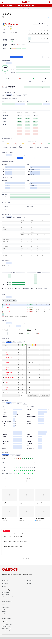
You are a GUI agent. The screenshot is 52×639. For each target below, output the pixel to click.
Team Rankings (46, 57)
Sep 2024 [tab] (7, 326)
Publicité (3, 609)
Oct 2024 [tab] (12, 326)
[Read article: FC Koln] (26, 511)
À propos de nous (5, 607)
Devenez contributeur (6, 628)
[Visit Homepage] (26, 2)
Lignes (18, 395)
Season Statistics (37, 57)
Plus (24, 63)
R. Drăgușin (7, 349)
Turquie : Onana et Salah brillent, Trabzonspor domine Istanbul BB (16, 538)
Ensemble (20, 158)
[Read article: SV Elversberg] (43, 495)
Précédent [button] (35, 395)
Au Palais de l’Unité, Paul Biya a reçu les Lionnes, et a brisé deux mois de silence (19, 544)
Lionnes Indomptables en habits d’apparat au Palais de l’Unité (15, 541)
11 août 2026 (4, 503)
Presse (3, 616)
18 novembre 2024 (14, 39)
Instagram (6, 583)
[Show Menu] (2, 2)
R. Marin (6, 352)
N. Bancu (7, 362)
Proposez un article (6, 626)
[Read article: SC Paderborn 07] (26, 495)
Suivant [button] (43, 395)
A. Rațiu (6, 347)
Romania (8, 305)
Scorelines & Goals (28, 57)
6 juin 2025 (19, 17)
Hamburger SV (5, 502)
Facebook (6, 580)
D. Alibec (6, 387)
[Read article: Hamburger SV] (9, 495)
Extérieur (32, 158)
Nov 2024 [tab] (18, 326)
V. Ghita (6, 392)
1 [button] (39, 395)
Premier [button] (30, 395)
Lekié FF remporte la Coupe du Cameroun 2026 (13, 536)
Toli (4, 5)
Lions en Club (18, 5)
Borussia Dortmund (39, 518)
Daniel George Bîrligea (9, 377)
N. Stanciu (7, 367)
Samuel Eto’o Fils (29, 5)
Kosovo (7, 307)
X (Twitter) (31, 580)
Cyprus (7, 309)
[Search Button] (49, 2)
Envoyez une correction (7, 624)
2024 (14, 63)
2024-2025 (9, 63)
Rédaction (4, 613)
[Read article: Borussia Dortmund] (43, 511)
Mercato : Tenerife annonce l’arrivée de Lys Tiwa (13, 546)
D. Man (6, 369)
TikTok (5, 586)
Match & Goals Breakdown (16, 57)
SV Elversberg (38, 502)
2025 (3, 63)
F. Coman (7, 382)
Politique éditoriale (5, 594)
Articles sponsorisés (6, 631)
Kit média (4, 611)
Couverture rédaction (6, 618)
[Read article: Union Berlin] (9, 511)
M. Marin (6, 359)
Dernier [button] (47, 395)
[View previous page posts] (25, 553)
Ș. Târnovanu (29, 443)
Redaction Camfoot (10, 17)
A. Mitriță (3, 423)
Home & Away (5, 455)
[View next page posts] (27, 553)
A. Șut (6, 384)
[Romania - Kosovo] (26, 329)
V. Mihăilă (7, 354)
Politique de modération (7, 601)
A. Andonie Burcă (8, 357)
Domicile (26, 158)
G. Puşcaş (7, 389)
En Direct (9, 5)
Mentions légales (5, 592)
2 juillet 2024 (12, 44)
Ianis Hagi (7, 374)
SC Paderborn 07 (22, 502)
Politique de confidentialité (7, 596)
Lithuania (8, 311)
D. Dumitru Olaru (8, 372)
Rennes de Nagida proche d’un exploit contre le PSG (13, 533)
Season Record (6, 57)
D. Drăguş (7, 364)
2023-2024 (19, 63)
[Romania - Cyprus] (26, 333)
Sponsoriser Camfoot (6, 633)
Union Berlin (4, 518)
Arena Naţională (13, 32)
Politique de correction (6, 599)
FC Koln (20, 518)
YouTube (30, 583)
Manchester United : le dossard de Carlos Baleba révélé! (14, 549)
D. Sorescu (7, 379)
